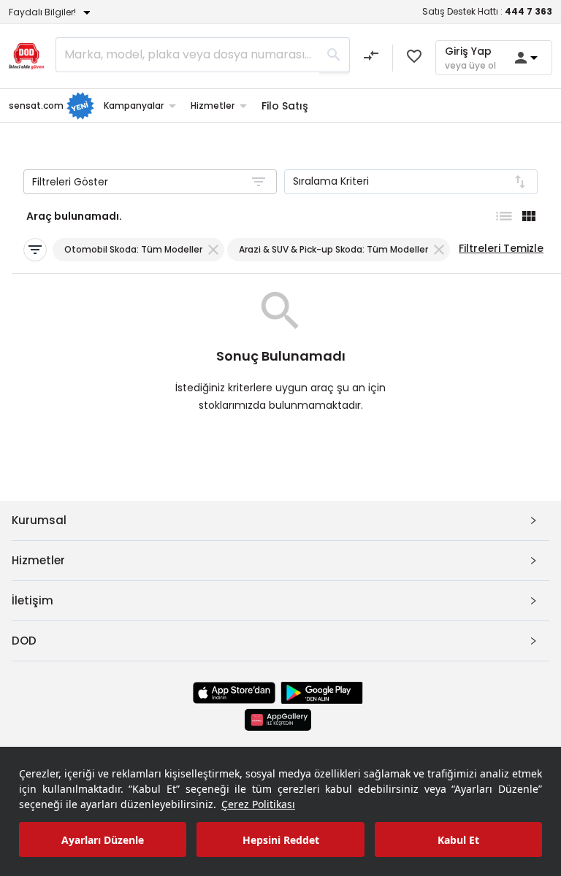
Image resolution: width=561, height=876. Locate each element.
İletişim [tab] (32, 600)
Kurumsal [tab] (39, 520)
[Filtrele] (35, 249)
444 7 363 (528, 11)
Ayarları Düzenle (102, 840)
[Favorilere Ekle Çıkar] (414, 56)
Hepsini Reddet (281, 840)
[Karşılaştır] (371, 57)
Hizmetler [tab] (38, 560)
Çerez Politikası (258, 804)
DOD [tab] (24, 640)
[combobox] (411, 181)
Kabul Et (458, 840)
